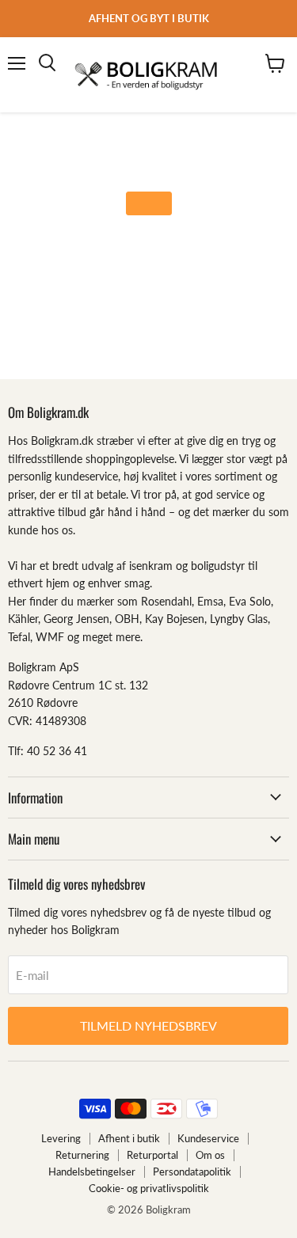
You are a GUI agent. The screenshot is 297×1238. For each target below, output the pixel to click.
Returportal (152, 1155)
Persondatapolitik (192, 1171)
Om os (210, 1155)
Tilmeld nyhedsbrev (148, 1025)
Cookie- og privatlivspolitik (149, 1188)
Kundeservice (208, 1138)
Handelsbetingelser (91, 1171)
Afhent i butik (129, 1138)
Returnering (82, 1155)
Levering (61, 1138)
